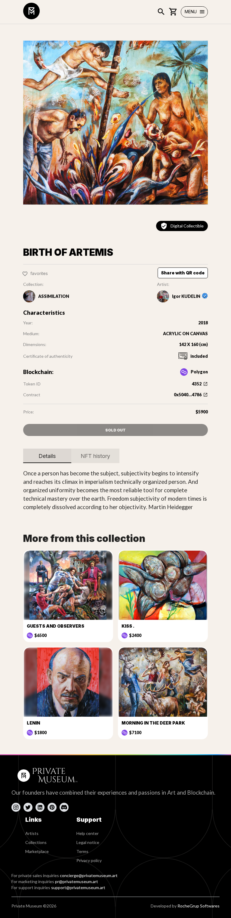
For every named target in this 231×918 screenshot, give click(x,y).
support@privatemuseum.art (78, 887)
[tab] (47, 456)
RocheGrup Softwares (198, 905)
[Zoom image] (115, 122)
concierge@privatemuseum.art (89, 875)
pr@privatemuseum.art (76, 881)
